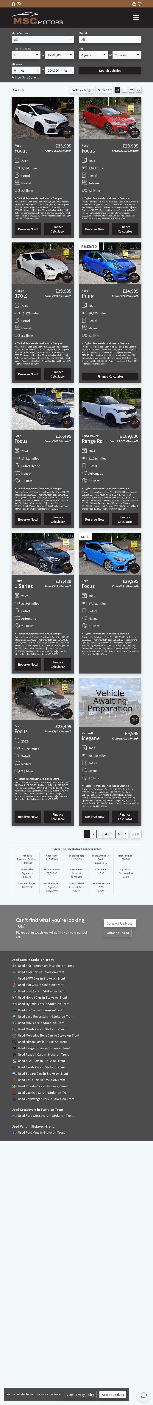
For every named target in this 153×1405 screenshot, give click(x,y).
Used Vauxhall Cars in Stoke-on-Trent (44, 1092)
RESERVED (89, 246)
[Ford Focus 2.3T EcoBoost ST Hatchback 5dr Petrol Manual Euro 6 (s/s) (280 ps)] (43, 698)
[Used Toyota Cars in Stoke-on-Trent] (14, 1086)
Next (135, 834)
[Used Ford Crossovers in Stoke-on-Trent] (14, 1115)
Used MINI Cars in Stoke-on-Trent (41, 1022)
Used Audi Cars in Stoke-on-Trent (41, 972)
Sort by (81, 90)
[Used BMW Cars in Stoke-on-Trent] (14, 978)
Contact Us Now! (120, 923)
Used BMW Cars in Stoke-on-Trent (41, 978)
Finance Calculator (58, 229)
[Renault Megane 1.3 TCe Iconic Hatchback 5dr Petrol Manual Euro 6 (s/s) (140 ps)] (110, 702)
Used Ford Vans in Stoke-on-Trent (41, 1132)
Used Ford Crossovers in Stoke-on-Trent (46, 1115)
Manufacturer (20, 33)
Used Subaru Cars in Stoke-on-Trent (43, 1073)
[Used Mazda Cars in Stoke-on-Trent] (14, 1029)
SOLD (85, 536)
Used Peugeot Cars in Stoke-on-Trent (44, 1048)
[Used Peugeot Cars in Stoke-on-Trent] (14, 1048)
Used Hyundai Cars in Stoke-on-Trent (44, 1003)
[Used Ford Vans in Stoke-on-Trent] (14, 1132)
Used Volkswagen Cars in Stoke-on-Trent (46, 1099)
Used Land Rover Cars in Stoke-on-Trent (46, 1016)
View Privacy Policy (80, 1394)
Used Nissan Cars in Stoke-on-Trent (42, 1041)
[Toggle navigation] (136, 17)
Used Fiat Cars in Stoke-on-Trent (40, 984)
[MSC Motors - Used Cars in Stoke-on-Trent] (38, 17)
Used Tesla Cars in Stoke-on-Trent (41, 1079)
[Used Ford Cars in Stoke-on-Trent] (14, 991)
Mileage (17, 64)
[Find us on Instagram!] (19, 3)
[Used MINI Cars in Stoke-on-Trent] (14, 1022)
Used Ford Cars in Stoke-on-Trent (41, 991)
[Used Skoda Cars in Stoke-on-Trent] (14, 1067)
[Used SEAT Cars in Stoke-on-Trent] (14, 1060)
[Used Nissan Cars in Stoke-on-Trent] (14, 1041)
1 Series (24, 585)
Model (83, 33)
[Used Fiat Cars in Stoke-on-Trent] (14, 984)
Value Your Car (118, 932)
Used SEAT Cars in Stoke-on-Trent (41, 1060)
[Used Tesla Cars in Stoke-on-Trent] (14, 1079)
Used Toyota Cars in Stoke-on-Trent (43, 1086)
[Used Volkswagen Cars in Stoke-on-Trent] (14, 1099)
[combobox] (43, 39)
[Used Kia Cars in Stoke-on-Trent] (14, 1010)
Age (81, 48)
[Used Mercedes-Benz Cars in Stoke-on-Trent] (14, 1035)
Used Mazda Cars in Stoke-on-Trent (42, 1029)
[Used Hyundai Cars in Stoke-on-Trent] (14, 1003)
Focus (21, 150)
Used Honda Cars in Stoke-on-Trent (42, 997)
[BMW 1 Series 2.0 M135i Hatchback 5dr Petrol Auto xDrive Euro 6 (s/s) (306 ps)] (43, 553)
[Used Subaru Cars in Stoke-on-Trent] (14, 1073)
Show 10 (103, 90)
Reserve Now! (28, 229)
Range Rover (96, 440)
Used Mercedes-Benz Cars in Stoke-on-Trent (48, 1035)
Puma (88, 295)
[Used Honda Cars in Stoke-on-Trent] (14, 997)
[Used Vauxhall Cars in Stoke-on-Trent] (14, 1092)
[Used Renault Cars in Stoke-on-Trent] (14, 1054)
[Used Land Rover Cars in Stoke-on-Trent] (14, 1016)
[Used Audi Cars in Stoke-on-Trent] (14, 972)
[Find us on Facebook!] (14, 3)
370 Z (21, 295)
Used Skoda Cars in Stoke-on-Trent (42, 1067)
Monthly (25, 48)
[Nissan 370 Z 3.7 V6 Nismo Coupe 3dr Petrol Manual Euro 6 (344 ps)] (43, 263)
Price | (21, 48)
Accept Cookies (113, 1394)
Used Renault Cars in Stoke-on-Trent (43, 1054)
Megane (91, 737)
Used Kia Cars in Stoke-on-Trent (40, 1010)
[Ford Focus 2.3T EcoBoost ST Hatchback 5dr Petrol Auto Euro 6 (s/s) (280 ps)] (110, 118)
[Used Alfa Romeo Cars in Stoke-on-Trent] (14, 965)
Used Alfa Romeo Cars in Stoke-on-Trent (46, 965)
